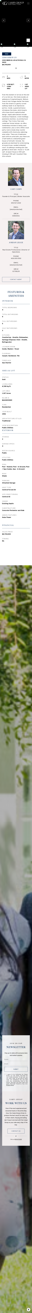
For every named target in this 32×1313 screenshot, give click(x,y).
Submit (16, 1069)
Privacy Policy (10, 1085)
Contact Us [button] (16, 1131)
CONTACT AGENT (16, 279)
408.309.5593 (16, 258)
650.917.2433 (16, 203)
